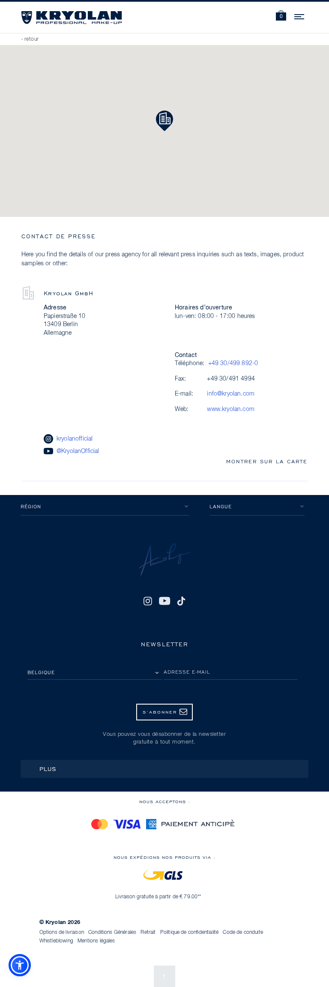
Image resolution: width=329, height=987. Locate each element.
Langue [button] (220, 506)
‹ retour (30, 39)
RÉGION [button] (31, 506)
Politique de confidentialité (189, 932)
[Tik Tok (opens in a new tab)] (181, 601)
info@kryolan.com (230, 394)
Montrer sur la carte (267, 461)
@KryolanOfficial (78, 451)
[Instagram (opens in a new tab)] (147, 601)
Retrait (148, 932)
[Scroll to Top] (164, 976)
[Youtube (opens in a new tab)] (164, 601)
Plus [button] (48, 769)
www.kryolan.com (230, 409)
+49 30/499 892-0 (233, 363)
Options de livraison (61, 932)
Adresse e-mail (187, 672)
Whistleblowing (56, 941)
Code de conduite (243, 932)
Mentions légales (96, 941)
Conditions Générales (112, 932)
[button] (281, 16)
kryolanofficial (75, 439)
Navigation (300, 15)
